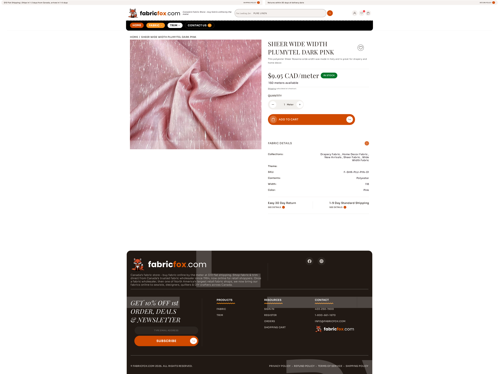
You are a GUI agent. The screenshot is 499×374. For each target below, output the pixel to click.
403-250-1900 (324, 309)
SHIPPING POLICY (250, 3)
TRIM (173, 25)
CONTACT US (197, 25)
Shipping (272, 89)
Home (134, 37)
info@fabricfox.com (330, 321)
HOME (137, 25)
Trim (220, 315)
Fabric (221, 309)
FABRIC (154, 25)
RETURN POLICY (486, 3)
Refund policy (304, 366)
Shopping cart (275, 327)
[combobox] (288, 13)
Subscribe (166, 341)
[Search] (330, 13)
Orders (269, 321)
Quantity (275, 95)
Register (270, 315)
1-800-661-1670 (325, 315)
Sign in (269, 309)
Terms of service (330, 366)
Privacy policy (280, 366)
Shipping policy (357, 366)
